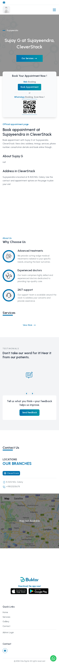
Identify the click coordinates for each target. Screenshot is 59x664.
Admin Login (8, 632)
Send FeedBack (29, 412)
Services (6, 617)
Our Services (27, 58)
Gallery (6, 621)
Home (5, 612)
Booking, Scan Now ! (29, 97)
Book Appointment (30, 87)
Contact (6, 626)
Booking (29, 82)
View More (27, 325)
